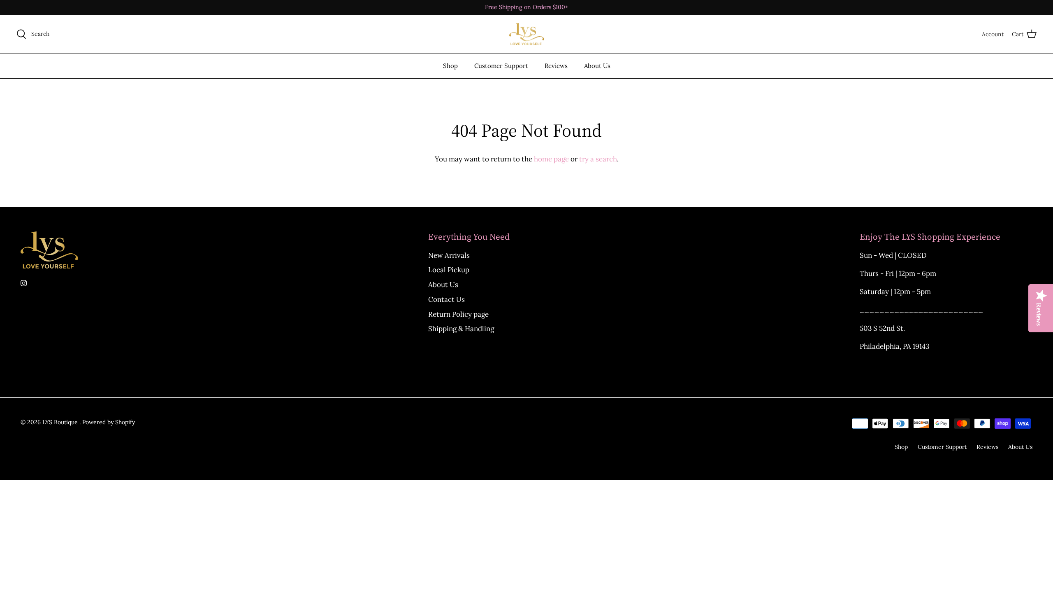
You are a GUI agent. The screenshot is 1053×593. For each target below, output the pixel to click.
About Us (597, 66)
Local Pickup (448, 269)
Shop (450, 66)
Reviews (556, 66)
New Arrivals (449, 255)
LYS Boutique (60, 422)
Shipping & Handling (461, 328)
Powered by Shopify (108, 422)
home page (551, 158)
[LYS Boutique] (526, 34)
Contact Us (446, 299)
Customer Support (501, 66)
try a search (598, 158)
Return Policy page (458, 314)
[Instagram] (24, 283)
